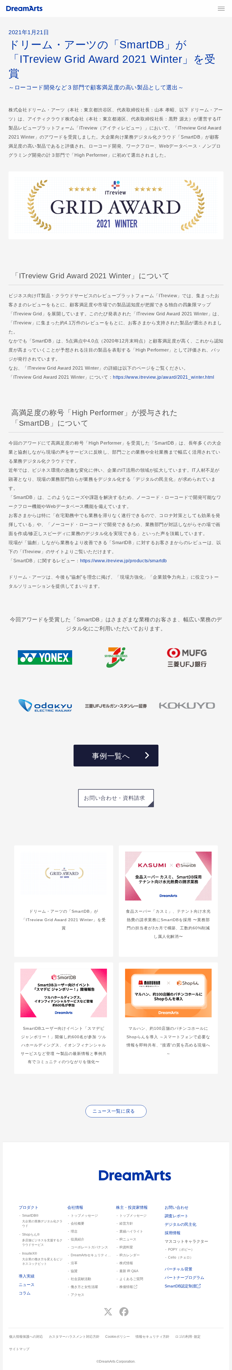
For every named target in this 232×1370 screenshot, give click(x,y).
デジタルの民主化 (180, 1224)
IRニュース (127, 1239)
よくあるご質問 (131, 1279)
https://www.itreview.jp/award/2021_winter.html (163, 377)
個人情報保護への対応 (26, 1337)
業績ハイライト (131, 1231)
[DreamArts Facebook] (123, 1312)
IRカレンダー (129, 1255)
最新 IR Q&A (128, 1271)
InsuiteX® (42, 1258)
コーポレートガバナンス (89, 1247)
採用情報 (173, 1233)
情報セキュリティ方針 (152, 1337)
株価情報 (126, 1287)
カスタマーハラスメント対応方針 (74, 1337)
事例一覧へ (111, 756)
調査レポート (176, 1216)
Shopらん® (42, 1240)
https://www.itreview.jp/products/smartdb (123, 560)
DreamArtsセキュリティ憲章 (91, 1255)
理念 (74, 1231)
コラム (25, 1293)
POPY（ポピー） (181, 1249)
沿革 (74, 1263)
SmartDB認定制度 (181, 1286)
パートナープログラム (184, 1277)
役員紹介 (77, 1239)
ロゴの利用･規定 (188, 1337)
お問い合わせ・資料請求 (114, 798)
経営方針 (126, 1223)
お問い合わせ (176, 1207)
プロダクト (28, 1207)
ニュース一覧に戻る (114, 1111)
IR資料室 (126, 1247)
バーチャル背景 (178, 1269)
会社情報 (75, 1207)
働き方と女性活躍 (84, 1287)
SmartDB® (42, 1221)
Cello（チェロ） (180, 1257)
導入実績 (27, 1276)
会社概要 (77, 1223)
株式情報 (126, 1263)
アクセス (77, 1295)
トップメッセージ (84, 1216)
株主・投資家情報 (132, 1207)
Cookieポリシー (117, 1337)
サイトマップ (19, 1349)
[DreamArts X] (108, 1312)
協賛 (74, 1271)
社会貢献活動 (81, 1279)
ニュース (27, 1284)
